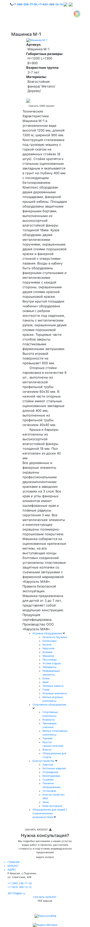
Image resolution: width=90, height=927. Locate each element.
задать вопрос (45, 857)
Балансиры (49, 640)
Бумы (46, 678)
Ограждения (50, 772)
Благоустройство (43, 760)
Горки (46, 689)
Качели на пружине (54, 637)
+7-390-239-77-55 (24, 4)
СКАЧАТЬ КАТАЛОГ (37, 829)
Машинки (48, 655)
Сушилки (48, 779)
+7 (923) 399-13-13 (19, 887)
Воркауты (48, 719)
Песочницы (49, 659)
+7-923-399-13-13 (50, 4)
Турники (47, 738)
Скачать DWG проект (41, 105)
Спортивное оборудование (49, 704)
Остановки (49, 790)
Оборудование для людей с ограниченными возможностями (49, 813)
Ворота (47, 749)
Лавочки (47, 764)
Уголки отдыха (51, 663)
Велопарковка (51, 775)
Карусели (48, 648)
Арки (45, 682)
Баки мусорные (52, 805)
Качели (47, 644)
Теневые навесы (53, 685)
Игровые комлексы (54, 693)
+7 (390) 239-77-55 (20, 883)
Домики (47, 652)
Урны (45, 802)
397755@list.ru (16, 893)
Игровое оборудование (47, 633)
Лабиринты (49, 667)
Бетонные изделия (54, 768)
